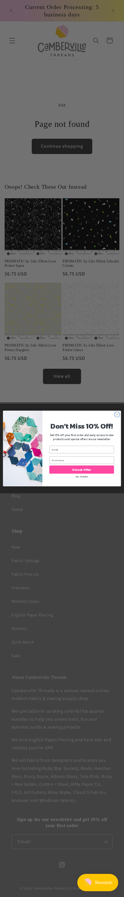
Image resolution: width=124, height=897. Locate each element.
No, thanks (82, 477)
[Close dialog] (117, 414)
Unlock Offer (81, 469)
